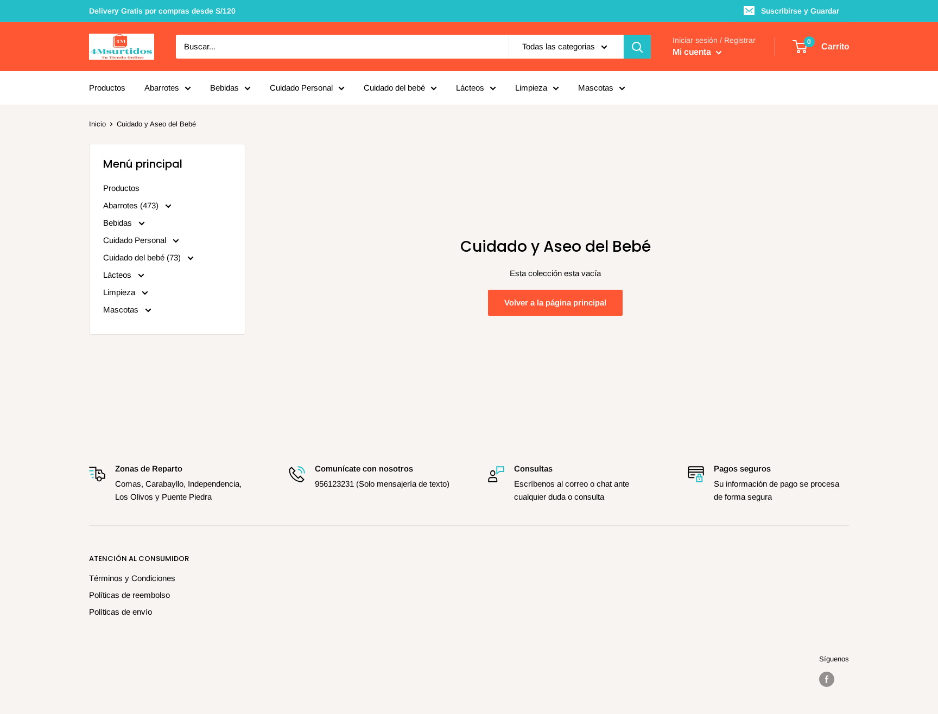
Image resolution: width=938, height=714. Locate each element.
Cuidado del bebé (394, 87)
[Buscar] (637, 47)
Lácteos (470, 87)
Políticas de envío (120, 611)
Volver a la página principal (555, 302)
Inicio (97, 124)
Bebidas (224, 87)
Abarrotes (161, 87)
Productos (107, 87)
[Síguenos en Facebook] (826, 679)
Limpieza (531, 87)
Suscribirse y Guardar (800, 11)
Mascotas (595, 87)
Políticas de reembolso (129, 595)
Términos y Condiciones (132, 578)
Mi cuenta (693, 51)
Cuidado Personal (301, 87)
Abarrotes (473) (132, 205)
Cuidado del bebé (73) (143, 257)
